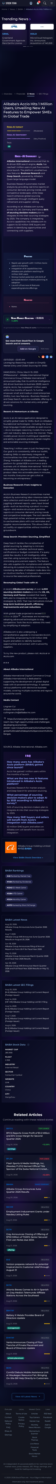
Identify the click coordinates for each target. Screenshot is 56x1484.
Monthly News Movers (34, 1426)
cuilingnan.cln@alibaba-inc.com (19, 712)
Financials (21, 94)
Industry (10, 1064)
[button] (31, 3)
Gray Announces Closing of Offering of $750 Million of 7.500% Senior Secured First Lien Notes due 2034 (27, 1237)
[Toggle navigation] (52, 3)
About (8, 1414)
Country (10, 1087)
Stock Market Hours (34, 1455)
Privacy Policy (21, 1425)
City (7, 1094)
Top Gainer (44, 1128)
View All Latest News (26, 1396)
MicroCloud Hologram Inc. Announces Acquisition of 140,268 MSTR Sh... (29, 42)
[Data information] (28, 1045)
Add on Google (28, 349)
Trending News (15, 19)
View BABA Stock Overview (28, 857)
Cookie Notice (21, 1418)
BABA (28, 848)
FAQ (8, 1427)
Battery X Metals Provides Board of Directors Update (25, 1316)
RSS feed (47, 1414)
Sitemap (8, 1435)
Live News (34, 1444)
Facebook (47, 1417)
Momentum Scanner (34, 1432)
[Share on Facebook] (47, 356)
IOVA (45, 34)
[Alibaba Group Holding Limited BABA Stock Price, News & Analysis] (11, 847)
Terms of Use (21, 1414)
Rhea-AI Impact (15, 127)
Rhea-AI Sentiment (17, 134)
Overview (8, 94)
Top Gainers (35, 1417)
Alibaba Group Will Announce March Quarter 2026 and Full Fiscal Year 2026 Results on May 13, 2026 (27, 968)
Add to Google (48, 1426)
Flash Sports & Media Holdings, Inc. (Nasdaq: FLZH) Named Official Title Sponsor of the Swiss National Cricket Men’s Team (26, 1166)
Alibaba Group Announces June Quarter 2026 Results (23, 1190)
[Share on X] (38, 356)
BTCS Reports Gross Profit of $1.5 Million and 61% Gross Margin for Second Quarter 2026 (28, 1136)
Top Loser (44, 1159)
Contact (8, 1417)
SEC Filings (43, 94)
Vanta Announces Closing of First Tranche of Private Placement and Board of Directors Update (24, 1345)
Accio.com (8, 656)
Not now (45, 349)
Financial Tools (34, 1448)
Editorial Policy (8, 1422)
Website (9, 1079)
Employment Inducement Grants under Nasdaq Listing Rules (27, 1213)
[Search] (45, 3)
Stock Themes (34, 1438)
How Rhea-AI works (28, 328)
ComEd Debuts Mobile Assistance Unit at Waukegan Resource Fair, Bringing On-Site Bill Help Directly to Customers (27, 1375)
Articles (34, 1414)
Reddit (48, 1421)
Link (7, 1082)
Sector (9, 1072)
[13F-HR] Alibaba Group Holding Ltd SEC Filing (26, 1002)
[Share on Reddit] (42, 356)
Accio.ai (43, 653)
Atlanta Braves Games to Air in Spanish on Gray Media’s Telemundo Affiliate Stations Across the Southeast (27, 1292)
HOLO (21, 34)
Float (8, 1057)
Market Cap (11, 1050)
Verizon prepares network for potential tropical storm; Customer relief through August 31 (27, 1267)
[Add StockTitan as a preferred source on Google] (51, 356)
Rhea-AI (8, 1431)
